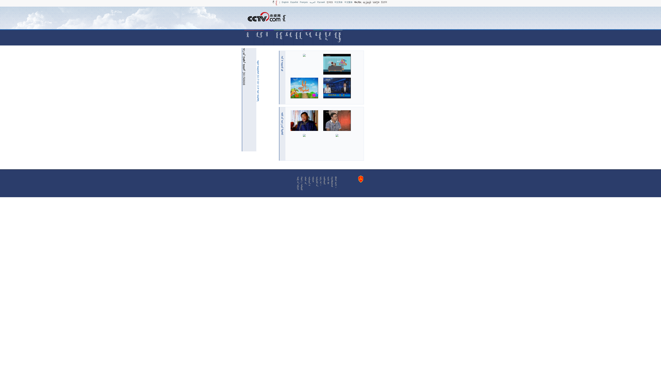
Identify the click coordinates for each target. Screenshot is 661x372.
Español (294, 2)
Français (304, 2)
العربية (312, 2)
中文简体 (338, 2)
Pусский (321, 2)
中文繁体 (348, 2)
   (282, 123)
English (285, 2)
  (282, 63)
